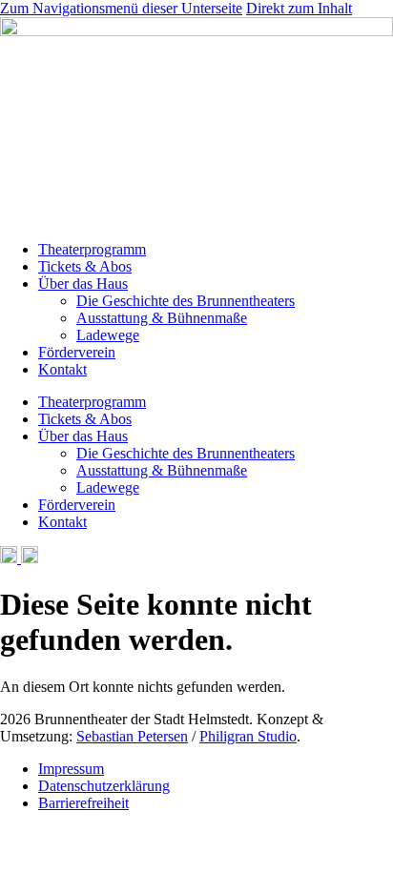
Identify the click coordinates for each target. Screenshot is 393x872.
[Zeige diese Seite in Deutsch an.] (8, 558)
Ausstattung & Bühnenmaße (161, 318)
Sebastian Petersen (132, 736)
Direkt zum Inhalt (299, 8)
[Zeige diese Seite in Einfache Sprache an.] (27, 558)
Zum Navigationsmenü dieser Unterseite (121, 8)
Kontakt (62, 369)
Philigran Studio (248, 736)
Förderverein (76, 352)
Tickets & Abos (85, 266)
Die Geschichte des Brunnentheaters (185, 301)
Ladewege (107, 335)
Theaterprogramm (92, 249)
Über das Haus (83, 283)
